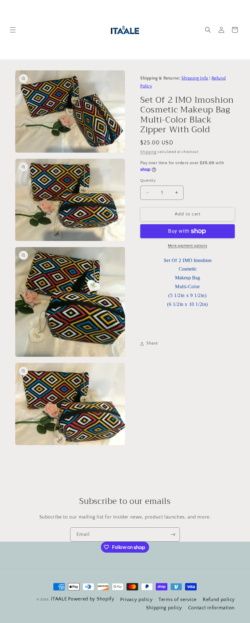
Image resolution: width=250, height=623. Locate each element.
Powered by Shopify (91, 599)
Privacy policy (136, 599)
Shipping (148, 152)
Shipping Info (194, 78)
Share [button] (152, 343)
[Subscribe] (173, 534)
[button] (13, 30)
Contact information (211, 608)
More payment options (187, 246)
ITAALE (59, 599)
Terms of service (178, 599)
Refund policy (219, 599)
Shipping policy (164, 608)
